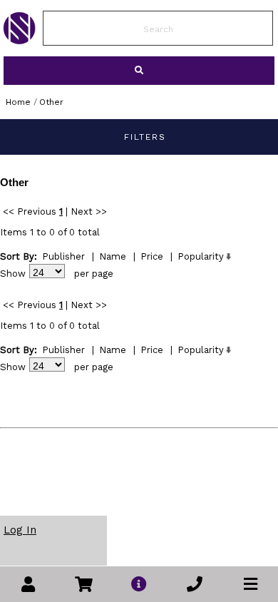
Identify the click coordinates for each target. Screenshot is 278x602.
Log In (20, 530)
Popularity (200, 256)
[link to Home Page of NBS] (19, 41)
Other (51, 102)
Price (151, 256)
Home (18, 102)
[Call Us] (194, 584)
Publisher (63, 256)
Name (112, 256)
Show (13, 273)
